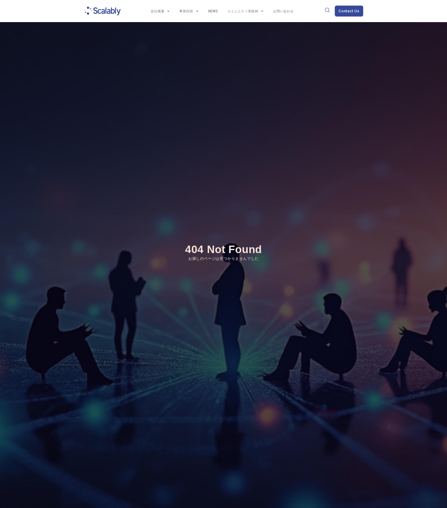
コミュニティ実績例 (242, 11)
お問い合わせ (283, 11)
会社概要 (157, 11)
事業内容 (186, 11)
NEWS (213, 11)
